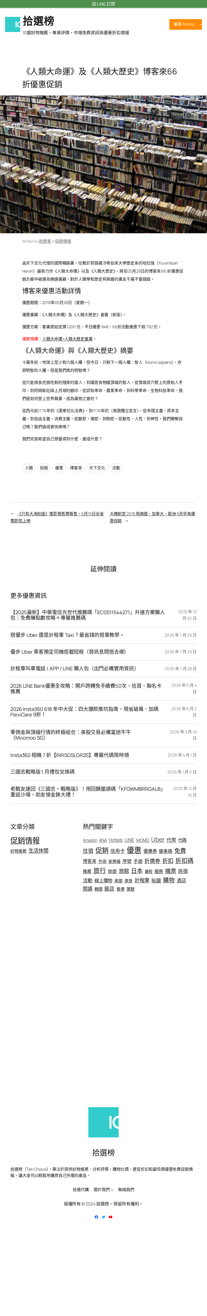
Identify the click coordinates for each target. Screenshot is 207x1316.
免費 (180, 850)
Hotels (116, 840)
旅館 (124, 870)
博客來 (76, 468)
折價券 (152, 860)
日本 (137, 871)
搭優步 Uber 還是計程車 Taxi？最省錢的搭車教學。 (67, 635)
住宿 (88, 850)
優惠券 (150, 851)
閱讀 (87, 888)
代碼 (182, 840)
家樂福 (114, 861)
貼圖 (156, 880)
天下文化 (97, 468)
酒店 (181, 880)
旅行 (99, 870)
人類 (29, 468)
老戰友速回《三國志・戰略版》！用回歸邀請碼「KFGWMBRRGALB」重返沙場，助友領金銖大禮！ (88, 792)
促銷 (44, 468)
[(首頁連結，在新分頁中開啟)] (12, 24)
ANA (103, 840)
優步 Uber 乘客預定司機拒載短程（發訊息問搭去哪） (69, 652)
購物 (169, 880)
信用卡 (117, 851)
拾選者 (45, 241)
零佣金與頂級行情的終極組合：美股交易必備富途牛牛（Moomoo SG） (70, 735)
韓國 (98, 889)
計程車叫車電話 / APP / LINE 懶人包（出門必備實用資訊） (74, 668)
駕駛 (130, 889)
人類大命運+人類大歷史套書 (67, 339)
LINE (129, 840)
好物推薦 (18, 851)
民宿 (183, 871)
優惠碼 (165, 851)
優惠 (59, 468)
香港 (120, 889)
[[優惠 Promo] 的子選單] (200, 24)
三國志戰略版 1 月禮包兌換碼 (42, 772)
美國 (118, 880)
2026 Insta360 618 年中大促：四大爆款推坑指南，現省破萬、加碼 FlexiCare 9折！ (84, 712)
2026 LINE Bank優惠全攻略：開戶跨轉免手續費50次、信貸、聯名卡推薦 (86, 689)
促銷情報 (63, 241)
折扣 (167, 861)
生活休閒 (39, 850)
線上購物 (103, 880)
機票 (170, 871)
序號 (127, 861)
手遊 (138, 861)
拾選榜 (39, 21)
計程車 (142, 880)
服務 (158, 871)
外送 (102, 861)
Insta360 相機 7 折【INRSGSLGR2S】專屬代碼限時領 (69, 755)
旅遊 (112, 871)
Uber (158, 839)
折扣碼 (184, 861)
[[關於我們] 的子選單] (112, 1190)
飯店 (109, 888)
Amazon (90, 840)
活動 (116, 468)
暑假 (149, 871)
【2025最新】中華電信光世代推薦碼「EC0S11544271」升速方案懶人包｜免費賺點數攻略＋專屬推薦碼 (87, 615)
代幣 (171, 840)
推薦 (87, 871)
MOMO (142, 840)
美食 (128, 880)
